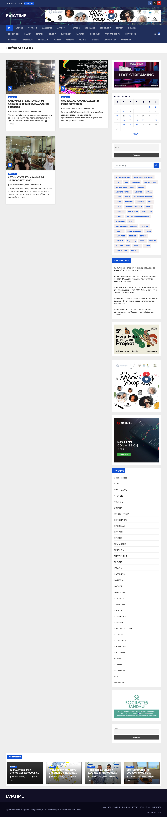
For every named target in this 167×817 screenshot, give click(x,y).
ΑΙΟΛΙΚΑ (141, 187)
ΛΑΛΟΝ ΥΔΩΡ (133, 211)
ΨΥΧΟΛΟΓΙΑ (126, 40)
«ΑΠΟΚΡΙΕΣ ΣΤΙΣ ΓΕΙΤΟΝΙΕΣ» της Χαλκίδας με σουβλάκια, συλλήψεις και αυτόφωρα (28, 103)
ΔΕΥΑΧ (127, 197)
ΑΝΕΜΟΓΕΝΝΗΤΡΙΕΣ (123, 192)
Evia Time (37, 111)
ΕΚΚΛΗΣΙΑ (132, 28)
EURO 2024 (136, 182)
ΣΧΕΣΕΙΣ (95, 40)
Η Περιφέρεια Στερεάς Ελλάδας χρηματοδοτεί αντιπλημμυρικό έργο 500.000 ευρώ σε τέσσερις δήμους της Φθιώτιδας (136, 290)
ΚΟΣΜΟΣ (118, 586)
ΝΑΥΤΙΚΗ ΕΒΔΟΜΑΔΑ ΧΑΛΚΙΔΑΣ (138, 216)
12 (130, 116)
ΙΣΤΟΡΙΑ (39, 34)
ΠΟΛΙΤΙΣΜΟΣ (130, 34)
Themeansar (75, 810)
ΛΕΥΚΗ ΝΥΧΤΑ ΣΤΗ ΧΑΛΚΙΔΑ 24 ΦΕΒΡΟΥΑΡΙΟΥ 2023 (26, 179)
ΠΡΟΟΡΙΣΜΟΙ (27, 40)
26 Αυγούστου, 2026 (21, 777)
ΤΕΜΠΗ (142, 241)
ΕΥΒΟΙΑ (118, 206)
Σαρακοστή (131, 241)
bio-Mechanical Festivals (125, 187)
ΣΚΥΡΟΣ (143, 236)
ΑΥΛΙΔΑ (149, 192)
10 (117, 116)
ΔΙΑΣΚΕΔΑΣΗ (47, 28)
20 (137, 120)
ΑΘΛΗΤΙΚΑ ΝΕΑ (110, 40)
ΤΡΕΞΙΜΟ (152, 241)
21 (143, 120)
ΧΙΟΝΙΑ (147, 246)
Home (104, 807)
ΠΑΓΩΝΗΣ (144, 226)
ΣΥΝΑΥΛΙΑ (119, 241)
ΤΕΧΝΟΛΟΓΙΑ (120, 670)
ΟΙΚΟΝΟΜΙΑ (95, 34)
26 (130, 125)
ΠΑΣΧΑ (148, 231)
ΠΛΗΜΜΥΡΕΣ (120, 236)
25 (124, 125)
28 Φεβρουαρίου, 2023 (20, 111)
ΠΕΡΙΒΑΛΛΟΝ (43, 40)
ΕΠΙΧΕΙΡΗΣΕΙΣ (13, 34)
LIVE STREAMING (114, 807)
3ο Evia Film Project (123, 177)
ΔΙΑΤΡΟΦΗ (62, 28)
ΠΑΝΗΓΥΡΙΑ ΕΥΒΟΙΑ (134, 231)
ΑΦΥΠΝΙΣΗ (32, 28)
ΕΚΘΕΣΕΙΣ (129, 202)
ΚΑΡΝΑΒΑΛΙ (120, 211)
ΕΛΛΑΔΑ (27, 34)
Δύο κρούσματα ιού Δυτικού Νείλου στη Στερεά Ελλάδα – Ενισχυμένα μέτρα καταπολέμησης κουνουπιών (136, 301)
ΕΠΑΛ (150, 202)
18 (124, 120)
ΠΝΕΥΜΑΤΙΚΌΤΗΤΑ (112, 34)
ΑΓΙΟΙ (116, 484)
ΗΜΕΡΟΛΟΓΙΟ (156, 807)
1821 (126, 182)
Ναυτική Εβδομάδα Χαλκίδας (126, 226)
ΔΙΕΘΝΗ (118, 202)
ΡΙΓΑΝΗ (117, 658)
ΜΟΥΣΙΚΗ (119, 216)
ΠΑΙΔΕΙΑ (57, 40)
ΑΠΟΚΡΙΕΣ (138, 192)
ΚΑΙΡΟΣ (148, 206)
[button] (155, 34)
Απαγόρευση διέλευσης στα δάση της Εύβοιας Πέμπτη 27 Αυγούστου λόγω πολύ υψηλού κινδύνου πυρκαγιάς (135, 278)
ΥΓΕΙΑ (117, 676)
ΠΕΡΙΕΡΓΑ (70, 40)
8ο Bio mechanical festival (143, 177)
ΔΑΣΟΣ (118, 197)
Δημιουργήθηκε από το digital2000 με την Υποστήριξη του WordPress (31, 810)
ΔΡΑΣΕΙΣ (76, 28)
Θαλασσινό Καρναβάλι (133, 206)
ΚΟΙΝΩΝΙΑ (52, 34)
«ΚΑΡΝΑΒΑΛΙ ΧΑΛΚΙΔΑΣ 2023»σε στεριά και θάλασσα (80, 102)
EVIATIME (16, 15)
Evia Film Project (150, 182)
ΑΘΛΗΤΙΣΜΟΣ (120, 490)
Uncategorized (120, 478)
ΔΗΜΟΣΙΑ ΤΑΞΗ (121, 520)
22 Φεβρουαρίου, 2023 (73, 108)
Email (116, 728)
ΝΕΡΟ (131, 221)
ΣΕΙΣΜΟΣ (132, 236)
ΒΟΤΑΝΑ (118, 508)
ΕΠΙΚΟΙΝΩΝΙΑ (105, 28)
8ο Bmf (118, 182)
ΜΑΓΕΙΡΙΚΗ (80, 34)
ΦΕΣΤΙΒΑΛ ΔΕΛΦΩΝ (123, 246)
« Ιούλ (135, 134)
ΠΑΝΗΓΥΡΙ (119, 231)
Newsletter (126, 807)
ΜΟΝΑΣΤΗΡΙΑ (147, 211)
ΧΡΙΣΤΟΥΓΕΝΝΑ (121, 250)
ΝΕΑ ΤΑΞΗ (119, 598)
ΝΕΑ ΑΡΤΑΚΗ (120, 221)
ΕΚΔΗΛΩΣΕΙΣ (90, 28)
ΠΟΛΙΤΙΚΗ (83, 40)
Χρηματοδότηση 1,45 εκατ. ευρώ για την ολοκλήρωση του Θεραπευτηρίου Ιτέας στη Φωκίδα (134, 312)
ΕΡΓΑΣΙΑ (119, 28)
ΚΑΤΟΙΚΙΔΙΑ (66, 34)
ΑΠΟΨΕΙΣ (19, 28)
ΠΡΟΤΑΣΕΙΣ (12, 40)
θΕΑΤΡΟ (134, 250)
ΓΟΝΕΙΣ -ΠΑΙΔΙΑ (121, 514)
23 (156, 120)
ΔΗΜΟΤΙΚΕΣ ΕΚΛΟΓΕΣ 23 (143, 197)
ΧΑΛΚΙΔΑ (137, 246)
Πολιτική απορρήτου (154, 812)
